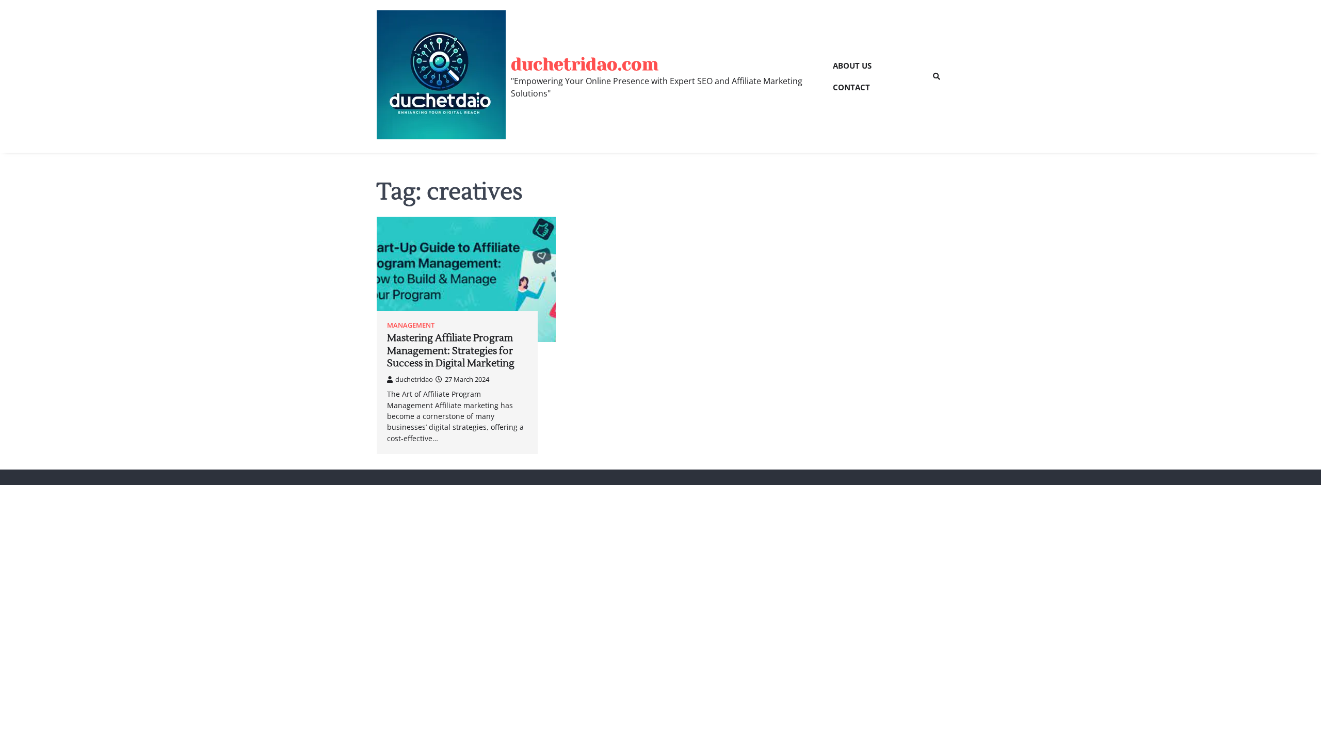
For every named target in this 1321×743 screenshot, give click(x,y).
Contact (851, 87)
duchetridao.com (584, 64)
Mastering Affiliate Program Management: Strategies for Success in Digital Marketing (450, 351)
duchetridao (414, 379)
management (410, 325)
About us (852, 65)
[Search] (936, 76)
